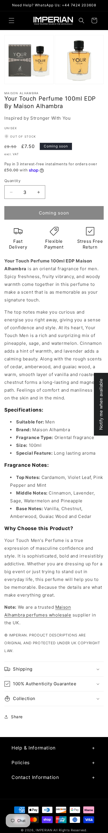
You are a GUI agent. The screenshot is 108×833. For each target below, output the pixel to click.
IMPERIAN (44, 830)
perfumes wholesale (48, 615)
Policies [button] (21, 762)
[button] (11, 20)
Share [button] (17, 716)
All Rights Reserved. (70, 830)
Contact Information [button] (35, 777)
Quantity (12, 180)
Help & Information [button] (34, 748)
